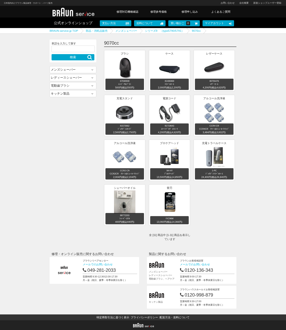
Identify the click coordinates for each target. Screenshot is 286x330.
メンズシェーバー (126, 30)
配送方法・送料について (174, 317)
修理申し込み (190, 11)
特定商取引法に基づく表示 (113, 317)
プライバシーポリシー (144, 317)
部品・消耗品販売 (97, 30)
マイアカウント (214, 23)
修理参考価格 (158, 11)
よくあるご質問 (220, 11)
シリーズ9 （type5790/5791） (164, 30)
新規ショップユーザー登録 (267, 3)
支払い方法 (109, 23)
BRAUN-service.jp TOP (64, 30)
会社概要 (244, 3)
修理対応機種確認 (127, 11)
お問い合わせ (228, 3)
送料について (144, 23)
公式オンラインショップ (73, 23)
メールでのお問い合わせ (98, 264)
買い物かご (180, 23)
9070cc (196, 30)
